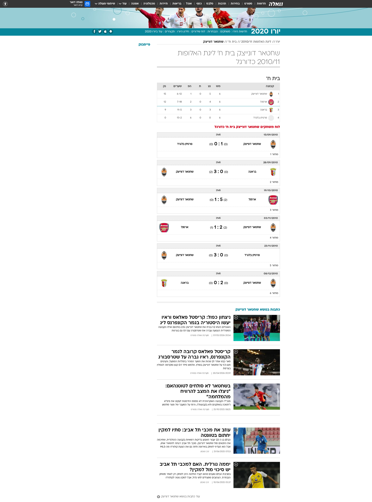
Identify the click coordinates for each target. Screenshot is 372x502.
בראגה (252, 172)
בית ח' (232, 41)
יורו (278, 41)
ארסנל (252, 199)
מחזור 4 (274, 238)
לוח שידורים (198, 31)
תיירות (164, 3)
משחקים (225, 31)
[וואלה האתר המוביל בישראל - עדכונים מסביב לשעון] (276, 4)
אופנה (135, 3)
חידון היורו (183, 31)
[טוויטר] (99, 31)
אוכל (189, 3)
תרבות (222, 3)
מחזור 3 (274, 210)
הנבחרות (213, 31)
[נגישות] (5, 4)
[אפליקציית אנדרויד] (110, 31)
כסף (199, 3)
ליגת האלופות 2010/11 (256, 41)
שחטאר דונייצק (213, 41)
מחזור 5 (274, 265)
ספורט (248, 3)
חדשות (261, 3)
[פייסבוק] (94, 31)
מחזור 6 (274, 293)
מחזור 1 (274, 154)
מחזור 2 (274, 182)
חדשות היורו (240, 31)
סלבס (209, 3)
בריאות (176, 3)
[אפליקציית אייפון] (105, 31)
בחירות (235, 3)
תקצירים (170, 31)
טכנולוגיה (149, 3)
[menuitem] (259, 4)
